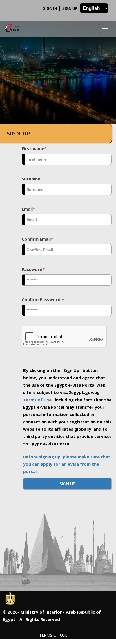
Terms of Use (38, 399)
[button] (67, 484)
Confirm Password (43, 299)
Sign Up (70, 8)
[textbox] (67, 159)
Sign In (50, 8)
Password (33, 269)
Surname (31, 178)
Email (28, 209)
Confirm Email (37, 239)
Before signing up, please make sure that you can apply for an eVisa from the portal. (66, 464)
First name (34, 148)
